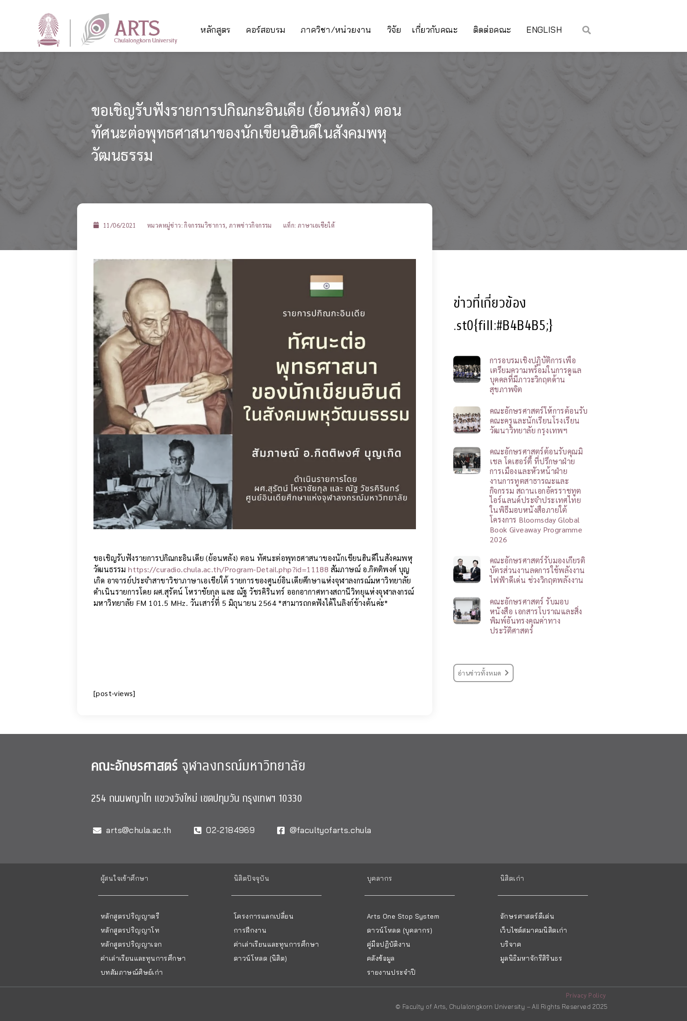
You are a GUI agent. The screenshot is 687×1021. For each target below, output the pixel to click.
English (544, 29)
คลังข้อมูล (381, 958)
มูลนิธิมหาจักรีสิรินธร (531, 958)
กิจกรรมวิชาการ (204, 225)
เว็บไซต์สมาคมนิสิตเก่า (533, 930)
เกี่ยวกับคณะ (435, 29)
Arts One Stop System (403, 916)
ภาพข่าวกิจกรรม (250, 225)
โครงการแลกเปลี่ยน (263, 916)
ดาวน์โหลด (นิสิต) (260, 958)
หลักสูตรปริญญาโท (129, 930)
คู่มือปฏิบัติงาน (388, 944)
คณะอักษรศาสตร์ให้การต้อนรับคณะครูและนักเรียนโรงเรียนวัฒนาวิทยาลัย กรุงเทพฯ (539, 420)
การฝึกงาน (250, 930)
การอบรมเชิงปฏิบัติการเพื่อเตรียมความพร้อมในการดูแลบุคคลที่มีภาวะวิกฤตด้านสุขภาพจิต (535, 374)
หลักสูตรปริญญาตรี (129, 916)
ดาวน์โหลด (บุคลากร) (400, 930)
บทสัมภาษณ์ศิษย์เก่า (131, 972)
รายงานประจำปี (391, 972)
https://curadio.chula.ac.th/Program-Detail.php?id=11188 (229, 569)
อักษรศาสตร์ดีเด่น (527, 916)
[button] (586, 29)
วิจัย (394, 29)
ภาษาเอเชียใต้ (316, 225)
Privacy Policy (586, 995)
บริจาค (510, 944)
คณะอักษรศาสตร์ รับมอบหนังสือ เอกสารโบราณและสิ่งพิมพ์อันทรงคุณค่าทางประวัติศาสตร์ (536, 616)
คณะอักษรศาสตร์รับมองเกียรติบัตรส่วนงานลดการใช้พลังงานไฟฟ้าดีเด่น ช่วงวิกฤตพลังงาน (538, 570)
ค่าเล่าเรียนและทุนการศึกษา (143, 958)
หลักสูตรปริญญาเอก (131, 944)
